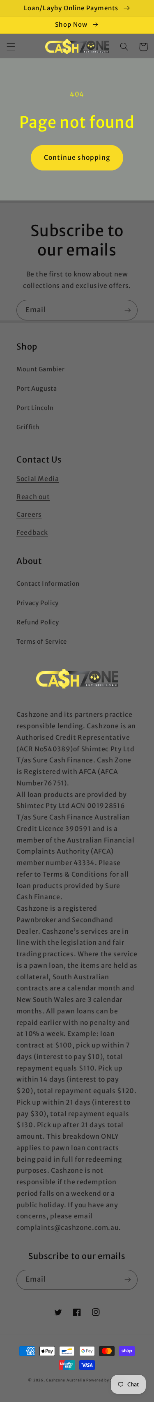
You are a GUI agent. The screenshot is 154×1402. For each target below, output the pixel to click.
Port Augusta (36, 388)
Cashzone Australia (65, 1380)
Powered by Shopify (106, 1380)
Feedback (32, 532)
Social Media (37, 479)
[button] (10, 46)
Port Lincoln (35, 408)
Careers (28, 514)
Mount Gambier (40, 369)
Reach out (33, 497)
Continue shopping (77, 157)
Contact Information (48, 583)
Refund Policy (37, 622)
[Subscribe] (127, 310)
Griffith (27, 427)
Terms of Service (41, 641)
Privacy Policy (37, 603)
